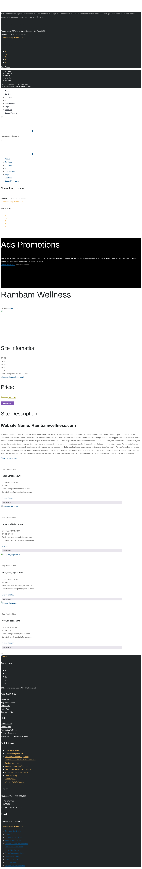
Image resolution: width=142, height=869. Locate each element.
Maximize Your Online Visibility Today (14, 736)
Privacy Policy (10, 834)
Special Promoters (11, 113)
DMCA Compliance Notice (15, 853)
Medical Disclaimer (12, 850)
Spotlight (8, 97)
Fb (6, 54)
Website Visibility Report (14, 782)
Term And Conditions (13, 831)
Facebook (8, 73)
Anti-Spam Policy (11, 862)
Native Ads (5, 709)
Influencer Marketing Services (16, 766)
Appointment (10, 103)
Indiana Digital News (11, 476)
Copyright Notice (11, 859)
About (7, 91)
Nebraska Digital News (12, 524)
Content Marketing (12, 763)
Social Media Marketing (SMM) (16, 772)
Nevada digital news (11, 621)
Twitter (7, 76)
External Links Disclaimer (14, 840)
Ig (5, 62)
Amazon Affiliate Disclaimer (15, 866)
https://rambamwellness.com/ (12, 377)
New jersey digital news (12, 572)
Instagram (8, 80)
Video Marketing (11, 775)
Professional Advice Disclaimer (16, 844)
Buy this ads (7, 403)
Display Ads (5, 706)
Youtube (8, 71)
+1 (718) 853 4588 (22, 84)
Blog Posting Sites (8, 702)
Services (8, 94)
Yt (5, 51)
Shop (7, 100)
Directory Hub (6, 727)
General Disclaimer (12, 856)
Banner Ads (5, 699)
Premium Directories (8, 733)
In (5, 60)
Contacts (8, 110)
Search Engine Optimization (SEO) (18, 769)
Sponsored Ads (7, 712)
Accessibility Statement (14, 837)
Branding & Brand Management (16, 757)
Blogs (7, 107)
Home (3, 265)
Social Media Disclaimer (14, 847)
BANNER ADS (10, 265)
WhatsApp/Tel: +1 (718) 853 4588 (13, 34)
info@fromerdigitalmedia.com (12, 37)
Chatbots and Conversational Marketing (20, 760)
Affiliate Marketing (12, 750)
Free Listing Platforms (9, 730)
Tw (6, 57)
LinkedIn (8, 78)
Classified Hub (6, 723)
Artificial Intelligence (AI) (14, 753)
